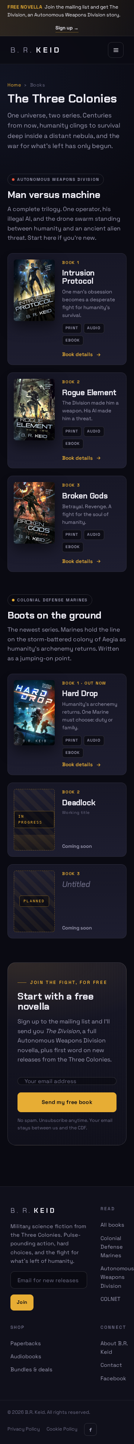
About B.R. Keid (114, 1347)
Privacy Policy (23, 1429)
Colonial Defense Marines (111, 1247)
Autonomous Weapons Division (117, 1277)
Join (22, 1302)
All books (112, 1224)
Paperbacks (25, 1343)
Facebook (113, 1378)
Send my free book (67, 1102)
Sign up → (67, 28)
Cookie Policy (62, 1429)
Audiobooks (25, 1356)
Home (14, 85)
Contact (111, 1365)
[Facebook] (90, 1429)
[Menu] (116, 50)
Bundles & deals (31, 1369)
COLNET (110, 1299)
